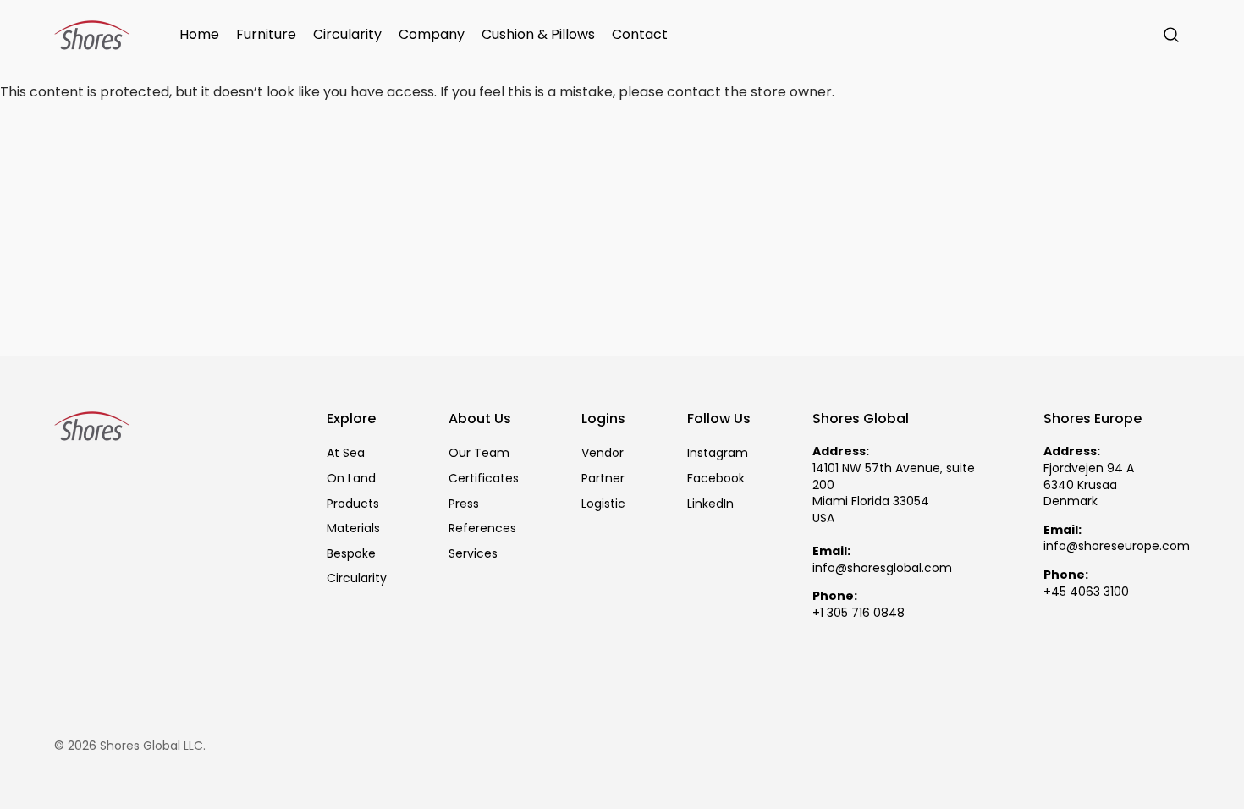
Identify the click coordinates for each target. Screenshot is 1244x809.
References (482, 528)
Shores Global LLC (151, 746)
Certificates (484, 478)
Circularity (357, 578)
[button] (1171, 34)
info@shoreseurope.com (1116, 546)
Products (353, 503)
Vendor (602, 453)
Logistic (603, 503)
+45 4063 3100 (1086, 592)
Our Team (479, 453)
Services (473, 553)
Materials (353, 528)
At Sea (346, 453)
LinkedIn (710, 503)
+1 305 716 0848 (858, 613)
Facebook (716, 478)
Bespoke (351, 553)
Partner (603, 478)
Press (464, 503)
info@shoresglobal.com (882, 568)
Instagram (717, 453)
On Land (351, 478)
